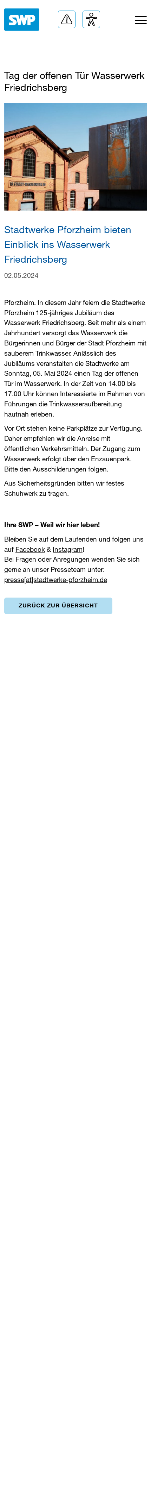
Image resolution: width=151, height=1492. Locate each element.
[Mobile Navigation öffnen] (141, 22)
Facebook (30, 549)
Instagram (68, 549)
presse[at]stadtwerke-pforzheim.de (55, 579)
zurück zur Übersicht (58, 605)
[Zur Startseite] (21, 19)
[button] (67, 19)
